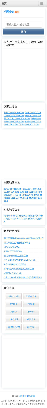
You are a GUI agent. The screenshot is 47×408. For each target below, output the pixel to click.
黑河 (25, 219)
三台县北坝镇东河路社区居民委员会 (20, 260)
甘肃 (17, 197)
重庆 (28, 194)
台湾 (35, 197)
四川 (33, 194)
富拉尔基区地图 (17, 115)
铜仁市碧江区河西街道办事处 (17, 242)
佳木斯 (7, 219)
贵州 (37, 194)
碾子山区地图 (31, 115)
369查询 (22, 396)
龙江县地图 (25, 118)
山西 (19, 188)
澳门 (6, 200)
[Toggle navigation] (41, 3)
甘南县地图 (19, 121)
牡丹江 (20, 219)
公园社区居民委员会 (13, 251)
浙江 (17, 191)
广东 (15, 194)
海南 (24, 194)
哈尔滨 (7, 216)
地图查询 (9, 11)
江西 (31, 191)
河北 (15, 188)
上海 (8, 191)
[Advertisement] (23, 154)
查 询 (23, 31)
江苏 (13, 191)
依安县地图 (36, 118)
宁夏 (26, 197)
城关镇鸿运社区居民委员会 (16, 255)
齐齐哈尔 (14, 216)
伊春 (41, 216)
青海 (22, 197)
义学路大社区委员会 (13, 273)
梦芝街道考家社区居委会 (15, 264)
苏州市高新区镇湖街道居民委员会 (19, 268)
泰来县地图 (9, 121)
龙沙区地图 (9, 112)
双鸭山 (31, 216)
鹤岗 (25, 216)
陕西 (13, 197)
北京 (6, 188)
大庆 (36, 216)
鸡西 (21, 216)
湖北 (6, 194)
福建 (26, 191)
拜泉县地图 (24, 124)
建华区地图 (19, 112)
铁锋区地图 (30, 112)
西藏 (8, 197)
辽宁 (30, 188)
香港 (40, 197)
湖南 (10, 194)
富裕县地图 (30, 121)
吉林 (35, 188)
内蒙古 (25, 188)
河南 (40, 191)
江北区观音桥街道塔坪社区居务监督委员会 (23, 277)
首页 (4, 3)
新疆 (31, 197)
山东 (35, 191)
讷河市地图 (34, 124)
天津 (10, 188)
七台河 (13, 219)
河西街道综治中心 (12, 247)
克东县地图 (13, 124)
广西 (19, 194)
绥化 (30, 219)
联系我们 (31, 396)
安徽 (22, 191)
